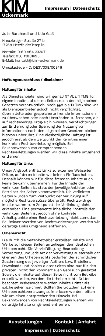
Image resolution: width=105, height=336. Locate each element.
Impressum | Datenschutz (52, 330)
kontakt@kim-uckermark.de (39, 60)
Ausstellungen (25, 321)
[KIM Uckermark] (15, 9)
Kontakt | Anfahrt (75, 321)
